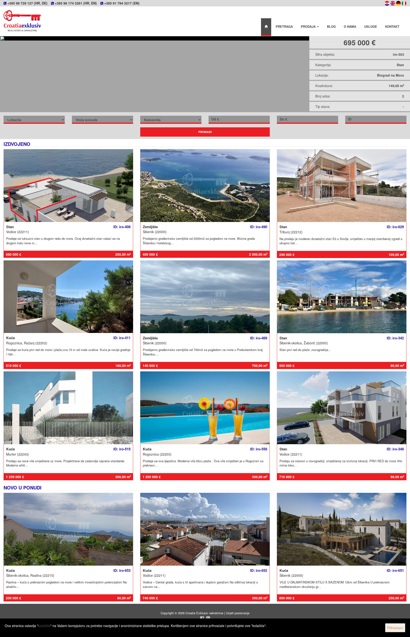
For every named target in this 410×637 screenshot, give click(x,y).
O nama (350, 26)
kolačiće (44, 625)
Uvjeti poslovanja (237, 613)
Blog (331, 26)
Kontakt (392, 26)
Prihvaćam (395, 627)
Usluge (370, 26)
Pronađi (205, 132)
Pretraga (284, 26)
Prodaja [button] (309, 26)
